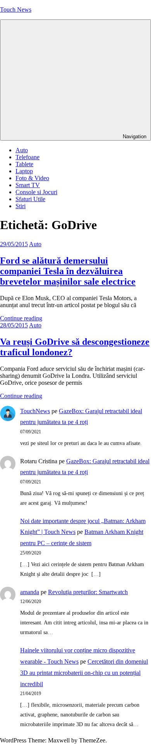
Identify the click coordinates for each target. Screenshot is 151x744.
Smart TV (27, 185)
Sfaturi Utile (30, 199)
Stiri (20, 206)
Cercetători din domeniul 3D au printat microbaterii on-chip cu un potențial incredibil (84, 672)
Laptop (24, 171)
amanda (29, 592)
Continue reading (21, 318)
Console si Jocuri (36, 192)
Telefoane (27, 157)
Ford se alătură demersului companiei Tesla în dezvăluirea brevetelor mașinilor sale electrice (68, 271)
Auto (21, 150)
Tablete (24, 164)
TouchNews (35, 411)
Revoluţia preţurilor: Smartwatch (88, 592)
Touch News (15, 9)
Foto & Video (32, 178)
